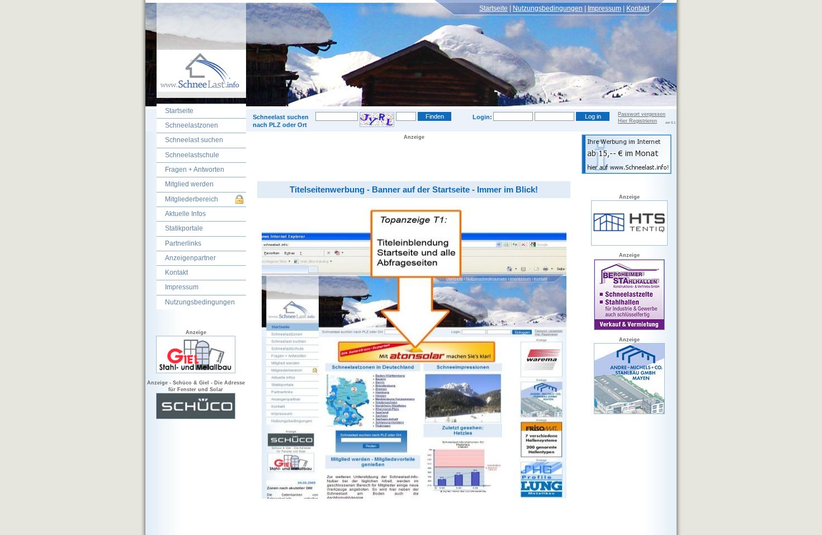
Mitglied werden (189, 184)
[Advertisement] (414, 158)
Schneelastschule (192, 155)
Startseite (493, 8)
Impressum (604, 8)
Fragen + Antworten (194, 169)
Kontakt (637, 8)
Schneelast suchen (194, 140)
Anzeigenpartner (190, 258)
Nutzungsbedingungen (548, 8)
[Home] (195, 96)
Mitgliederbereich (191, 199)
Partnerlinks (183, 243)
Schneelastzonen (191, 125)
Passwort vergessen (641, 114)
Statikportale (184, 228)
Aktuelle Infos (185, 214)
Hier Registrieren (637, 121)
